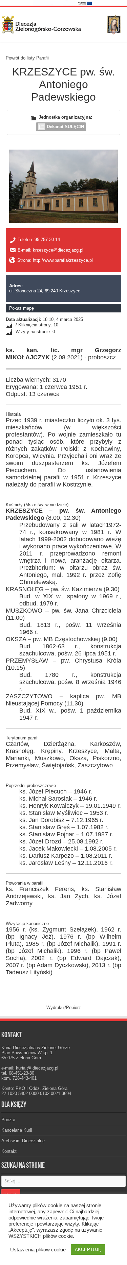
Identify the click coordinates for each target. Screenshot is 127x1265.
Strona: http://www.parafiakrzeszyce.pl (55, 260)
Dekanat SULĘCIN (65, 126)
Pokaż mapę (21, 308)
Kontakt (9, 1151)
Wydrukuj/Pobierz (63, 1007)
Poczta (8, 1119)
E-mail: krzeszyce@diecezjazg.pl (50, 250)
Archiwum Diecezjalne (23, 1140)
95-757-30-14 (47, 239)
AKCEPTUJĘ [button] (88, 1249)
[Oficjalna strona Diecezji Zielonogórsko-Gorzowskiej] (63, 23)
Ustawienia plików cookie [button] (38, 1249)
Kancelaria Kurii (16, 1130)
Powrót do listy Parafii (27, 58)
